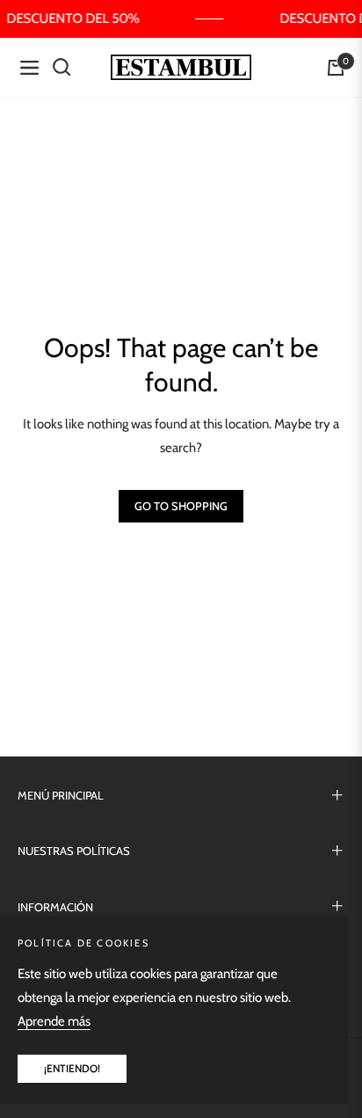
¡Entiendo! (72, 1068)
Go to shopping (181, 506)
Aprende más (54, 1021)
